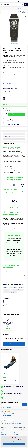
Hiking (5, 287)
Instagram (18, 423)
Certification (4, 434)
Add (8, 328)
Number (4, 114)
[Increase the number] (6, 113)
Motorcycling (13, 287)
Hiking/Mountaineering (18, 289)
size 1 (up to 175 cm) (7, 91)
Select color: (8, 95)
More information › (7, 83)
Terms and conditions (19, 429)
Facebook (12, 423)
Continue (14, 443)
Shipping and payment (19, 431)
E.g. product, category (9, 16)
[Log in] (19, 4)
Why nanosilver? (5, 431)
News (2, 429)
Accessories (8, 8)
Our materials (4, 432)
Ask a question (14, 344)
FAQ (15, 432)
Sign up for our (6, 407)
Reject (14, 441)
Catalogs (3, 435)
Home (2, 8)
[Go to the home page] (5, 4)
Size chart (16, 434)
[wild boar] (4, 99)
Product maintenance (19, 435)
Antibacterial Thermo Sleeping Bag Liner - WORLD (8, 323)
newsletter (9, 407)
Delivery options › (9, 120)
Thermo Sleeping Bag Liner (17, 8)
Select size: (10, 88)
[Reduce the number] (6, 115)
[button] (16, 4)
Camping (21, 287)
